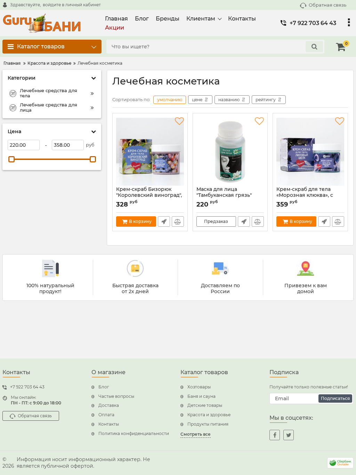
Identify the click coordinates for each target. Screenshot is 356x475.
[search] (314, 46)
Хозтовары (199, 386)
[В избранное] (179, 121)
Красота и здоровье (208, 414)
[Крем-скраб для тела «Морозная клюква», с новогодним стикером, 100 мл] (310, 151)
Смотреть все (195, 434)
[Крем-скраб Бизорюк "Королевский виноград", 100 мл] (150, 151)
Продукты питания (207, 424)
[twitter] (288, 435)
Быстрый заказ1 (164, 221)
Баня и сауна (201, 396)
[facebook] (274, 435)
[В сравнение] (178, 221)
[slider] (11, 159)
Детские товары (204, 405)
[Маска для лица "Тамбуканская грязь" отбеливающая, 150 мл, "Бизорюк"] (230, 151)
